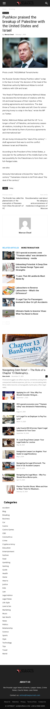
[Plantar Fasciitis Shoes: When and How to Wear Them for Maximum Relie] (8, 489)
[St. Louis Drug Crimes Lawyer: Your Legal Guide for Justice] (8, 443)
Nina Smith (6, 376)
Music (4, 613)
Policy (11, 188)
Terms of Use (32, 702)
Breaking (12, 9)
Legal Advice (7, 595)
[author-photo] (25, 229)
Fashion (5, 555)
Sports (5, 635)
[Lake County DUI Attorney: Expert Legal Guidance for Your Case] (8, 431)
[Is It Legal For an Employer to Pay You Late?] (8, 419)
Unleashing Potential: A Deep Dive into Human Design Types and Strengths (31, 267)
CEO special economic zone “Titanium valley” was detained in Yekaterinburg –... (32, 406)
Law (4, 591)
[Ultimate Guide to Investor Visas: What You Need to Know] (8, 314)
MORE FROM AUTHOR (30, 248)
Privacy (23, 702)
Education (6, 548)
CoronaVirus (7, 537)
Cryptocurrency (8, 544)
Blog (4, 511)
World (4, 653)
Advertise (15, 702)
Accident (5, 508)
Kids (4, 588)
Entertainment (8, 551)
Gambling (6, 562)
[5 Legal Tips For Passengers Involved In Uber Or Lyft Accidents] (8, 302)
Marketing (6, 610)
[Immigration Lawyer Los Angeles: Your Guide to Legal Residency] (8, 454)
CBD (4, 533)
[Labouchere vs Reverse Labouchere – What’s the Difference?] (8, 290)
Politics (5, 624)
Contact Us (42, 702)
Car (3, 522)
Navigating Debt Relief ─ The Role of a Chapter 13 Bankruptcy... (23, 372)
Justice (5, 584)
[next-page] (7, 322)
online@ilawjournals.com (30, 695)
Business (6, 518)
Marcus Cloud (9, 34)
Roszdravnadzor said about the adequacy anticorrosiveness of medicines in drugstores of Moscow (36, 203)
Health (5, 573)
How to (5, 581)
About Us (7, 702)
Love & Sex (6, 606)
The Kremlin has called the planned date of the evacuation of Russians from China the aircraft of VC (13, 203)
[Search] (46, 3)
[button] (4, 3)
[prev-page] (3, 322)
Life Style (6, 602)
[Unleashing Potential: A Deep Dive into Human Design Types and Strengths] (8, 267)
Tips (4, 646)
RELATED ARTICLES (10, 248)
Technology (7, 643)
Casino (5, 526)
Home (4, 9)
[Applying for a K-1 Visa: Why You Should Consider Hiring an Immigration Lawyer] (8, 395)
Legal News (7, 599)
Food (4, 559)
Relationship (7, 628)
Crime (4, 540)
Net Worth (6, 617)
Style (4, 639)
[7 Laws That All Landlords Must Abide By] (8, 279)
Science (5, 632)
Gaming (5, 566)
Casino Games (8, 529)
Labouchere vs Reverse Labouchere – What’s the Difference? (27, 290)
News (4, 621)
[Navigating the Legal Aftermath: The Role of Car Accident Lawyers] (8, 466)
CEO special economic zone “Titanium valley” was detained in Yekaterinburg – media (31, 255)
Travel (4, 650)
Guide (4, 570)
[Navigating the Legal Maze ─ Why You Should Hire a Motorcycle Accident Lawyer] (8, 478)
